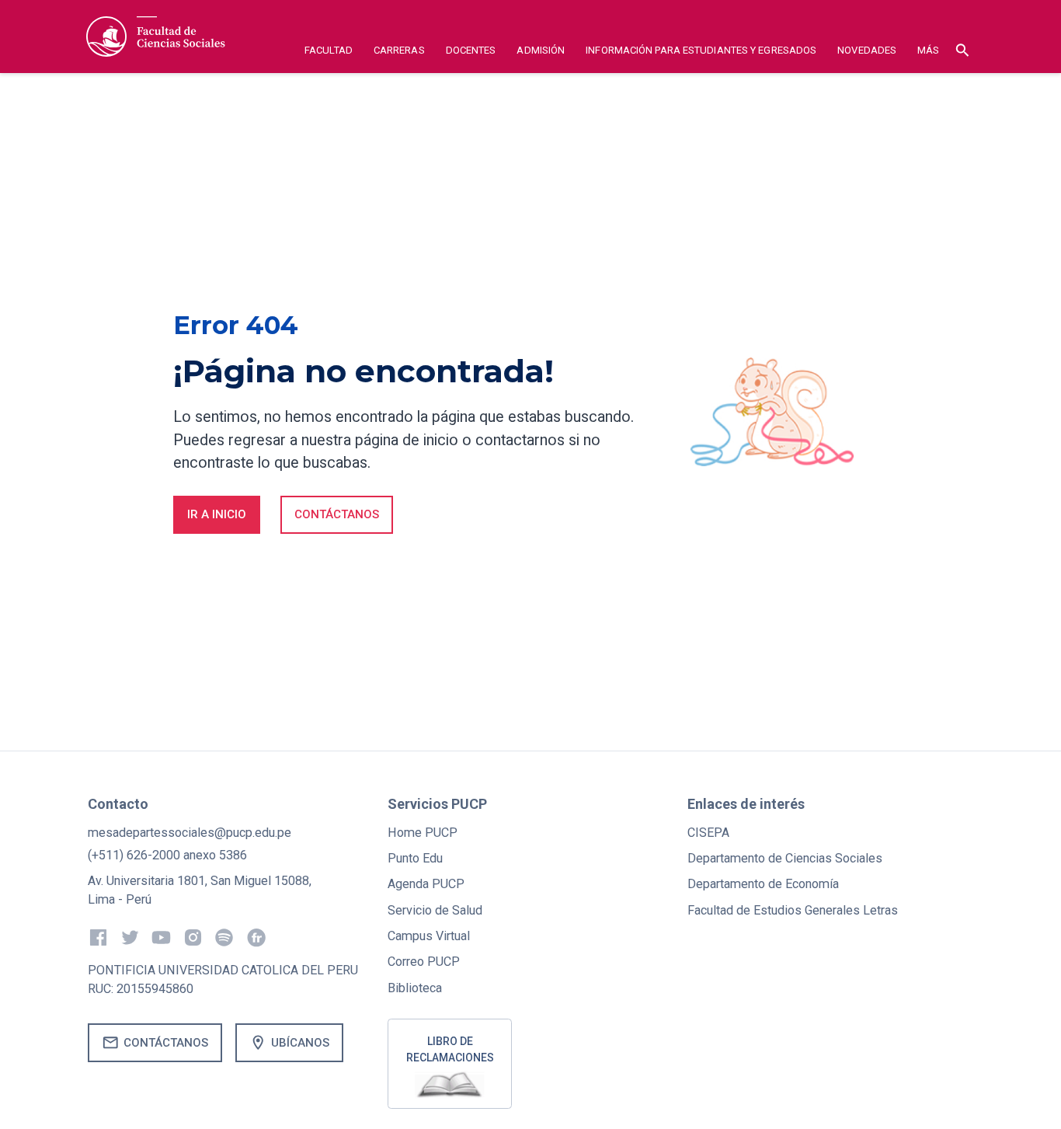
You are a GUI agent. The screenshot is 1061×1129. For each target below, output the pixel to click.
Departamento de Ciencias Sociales (784, 858)
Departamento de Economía (763, 883)
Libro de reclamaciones (450, 1049)
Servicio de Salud (435, 910)
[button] (329, 53)
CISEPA (708, 832)
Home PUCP (422, 832)
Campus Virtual (429, 936)
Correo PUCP (424, 961)
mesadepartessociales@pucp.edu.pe (189, 832)
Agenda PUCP (426, 883)
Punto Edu (415, 858)
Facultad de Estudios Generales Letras (792, 910)
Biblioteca (415, 988)
